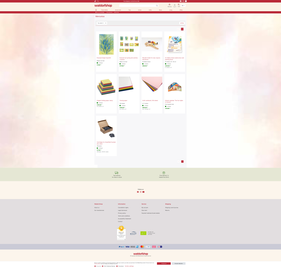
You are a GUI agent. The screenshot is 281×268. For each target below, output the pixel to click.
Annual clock (118, 10)
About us (96, 207)
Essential (99, 266)
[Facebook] (180, 1)
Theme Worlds (104, 10)
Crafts (150, 10)
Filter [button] (183, 23)
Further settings (129, 266)
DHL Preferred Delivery (109, 266)
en (183, 5)
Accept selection (179, 263)
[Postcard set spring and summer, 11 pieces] (129, 44)
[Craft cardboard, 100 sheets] (152, 87)
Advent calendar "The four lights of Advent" (174, 101)
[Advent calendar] (174, 87)
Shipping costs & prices (171, 207)
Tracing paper (123, 100)
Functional (121, 266)
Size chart (144, 210)
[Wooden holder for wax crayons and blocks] (152, 44)
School (139, 10)
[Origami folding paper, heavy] (106, 87)
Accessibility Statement (124, 218)
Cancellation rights (123, 207)
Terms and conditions (124, 216)
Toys (129, 10)
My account (145, 207)
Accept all (164, 263)
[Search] (157, 5)
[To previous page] (178, 29)
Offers (181, 10)
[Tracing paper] (129, 87)
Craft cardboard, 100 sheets (150, 100)
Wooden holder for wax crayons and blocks (151, 58)
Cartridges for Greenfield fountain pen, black (106, 142)
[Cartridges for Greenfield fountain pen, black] (106, 128)
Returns (167, 210)
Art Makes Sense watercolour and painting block (174, 58)
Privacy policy (122, 213)
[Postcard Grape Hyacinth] (106, 44)
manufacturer (109, 12)
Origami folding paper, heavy (105, 100)
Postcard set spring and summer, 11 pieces (129, 58)
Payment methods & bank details (151, 213)
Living (170, 10)
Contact (120, 221)
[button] (96, 10)
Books (160, 10)
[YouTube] (186, 1)
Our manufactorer (99, 210)
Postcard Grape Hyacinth (104, 58)
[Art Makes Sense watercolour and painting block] (174, 44)
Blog (98, 1)
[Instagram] (183, 1)
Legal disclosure (122, 210)
